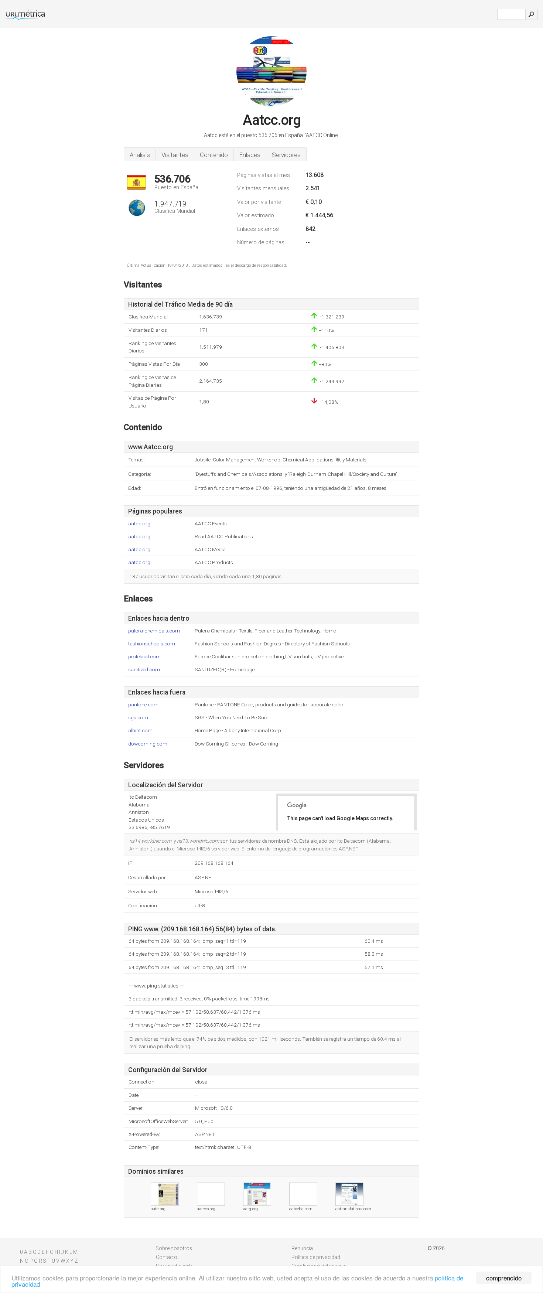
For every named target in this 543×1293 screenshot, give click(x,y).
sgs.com (138, 717)
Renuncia (302, 1248)
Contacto (166, 1257)
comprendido (504, 1277)
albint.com (140, 730)
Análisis (140, 154)
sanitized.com (144, 669)
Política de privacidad (315, 1257)
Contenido (214, 154)
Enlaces (249, 154)
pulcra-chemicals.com (154, 631)
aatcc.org (139, 523)
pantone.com (143, 704)
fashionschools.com (151, 643)
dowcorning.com (147, 744)
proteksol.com (144, 656)
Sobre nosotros (174, 1248)
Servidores (286, 154)
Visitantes (174, 154)
